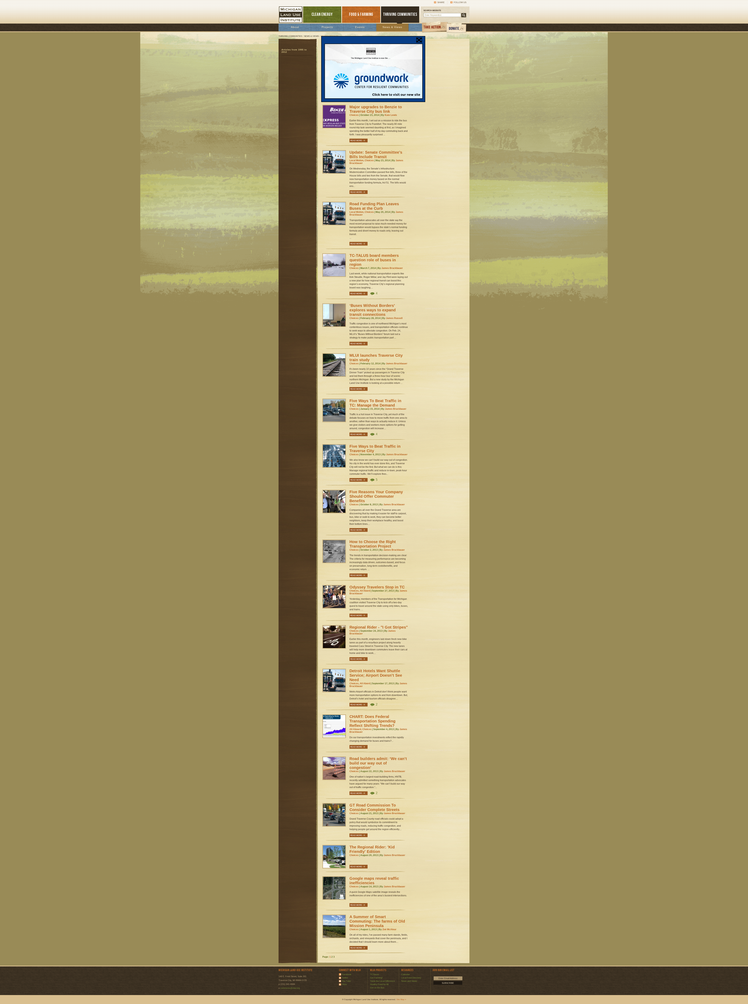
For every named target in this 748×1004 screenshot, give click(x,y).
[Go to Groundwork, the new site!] (374, 98)
